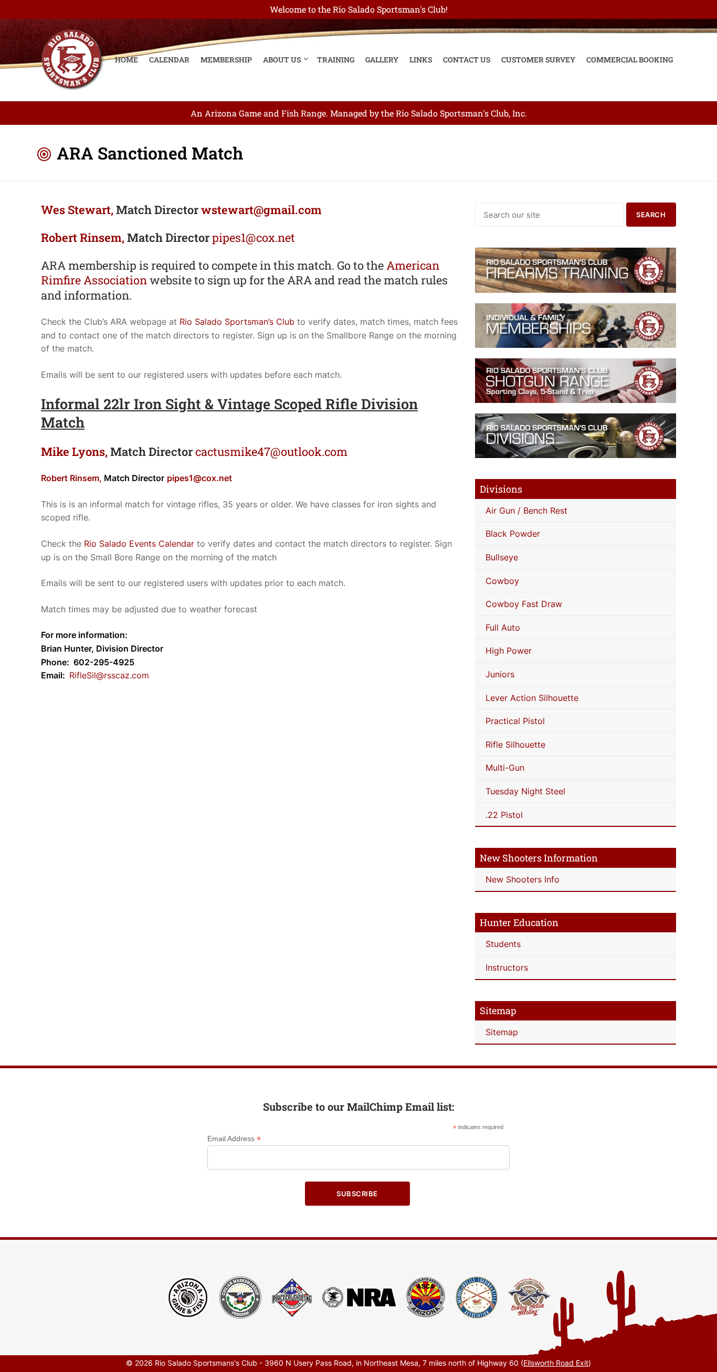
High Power (509, 650)
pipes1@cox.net (253, 237)
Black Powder (513, 533)
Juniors (500, 674)
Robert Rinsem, (82, 237)
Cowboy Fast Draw (524, 604)
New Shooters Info (523, 879)
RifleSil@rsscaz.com (109, 675)
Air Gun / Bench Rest (526, 510)
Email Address (234, 1139)
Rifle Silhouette (515, 744)
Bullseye (502, 557)
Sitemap (502, 1032)
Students (503, 944)
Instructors (507, 967)
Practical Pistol (515, 721)
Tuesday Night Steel (525, 791)
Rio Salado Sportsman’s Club (237, 321)
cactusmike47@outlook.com (271, 451)
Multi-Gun (505, 767)
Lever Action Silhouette (532, 698)
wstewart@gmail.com (261, 209)
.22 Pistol (504, 815)
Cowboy (502, 581)
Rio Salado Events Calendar (139, 543)
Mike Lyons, (74, 451)
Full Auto (503, 627)
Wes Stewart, (77, 209)
